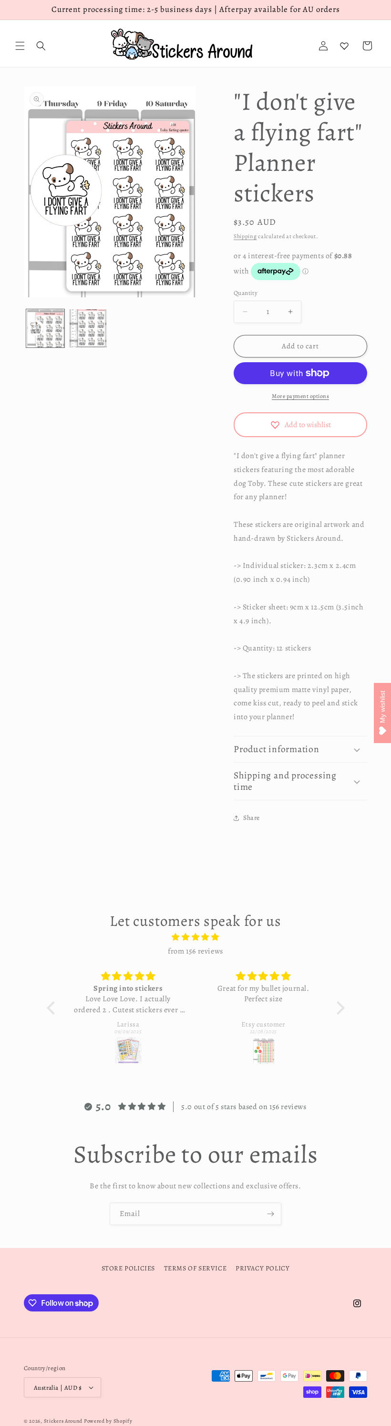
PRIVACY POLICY (262, 1268)
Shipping (245, 236)
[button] (20, 45)
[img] (196, 937)
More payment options (300, 396)
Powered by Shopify (108, 1421)
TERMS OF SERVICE (195, 1268)
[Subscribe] (270, 1214)
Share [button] (251, 817)
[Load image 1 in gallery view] (45, 328)
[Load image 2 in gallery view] (88, 328)
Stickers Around (63, 1421)
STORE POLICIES (128, 1268)
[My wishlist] (344, 45)
